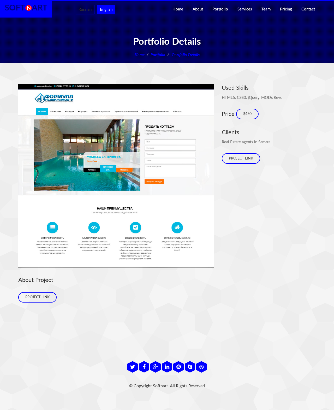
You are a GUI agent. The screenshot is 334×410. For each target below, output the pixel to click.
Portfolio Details (185, 55)
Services (244, 9)
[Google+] (156, 367)
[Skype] (190, 367)
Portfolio (220, 9)
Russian (85, 10)
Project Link (37, 297)
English (106, 10)
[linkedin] (167, 367)
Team (266, 9)
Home (177, 9)
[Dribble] (201, 367)
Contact (308, 9)
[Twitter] (133, 367)
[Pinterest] (179, 367)
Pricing (286, 9)
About (198, 9)
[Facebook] (144, 367)
